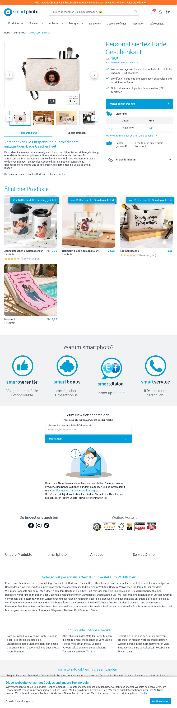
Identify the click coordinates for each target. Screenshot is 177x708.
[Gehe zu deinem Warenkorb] (168, 12)
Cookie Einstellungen (18, 701)
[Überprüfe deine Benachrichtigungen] (160, 12)
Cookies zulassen (160, 701)
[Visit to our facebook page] (31, 525)
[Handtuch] (30, 290)
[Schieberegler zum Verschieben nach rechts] (94, 75)
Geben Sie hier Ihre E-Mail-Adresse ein (70, 425)
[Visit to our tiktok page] (46, 525)
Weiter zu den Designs (123, 103)
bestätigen (55, 438)
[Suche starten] (135, 12)
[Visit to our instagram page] (38, 525)
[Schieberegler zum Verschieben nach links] (9, 75)
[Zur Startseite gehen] (21, 12)
